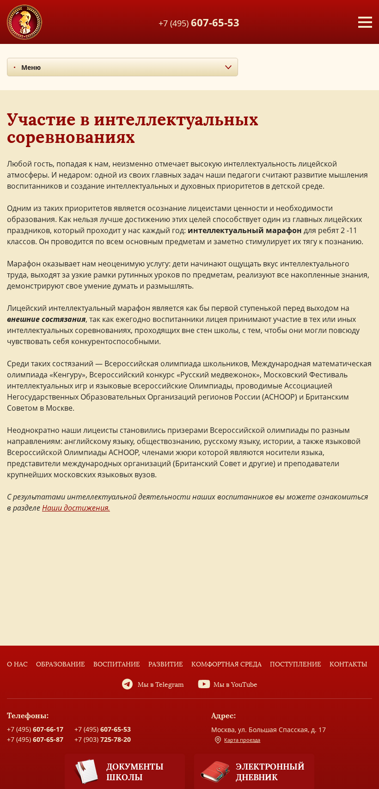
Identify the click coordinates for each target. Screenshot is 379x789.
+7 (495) (199, 22)
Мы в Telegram (161, 685)
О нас (17, 664)
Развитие (165, 664)
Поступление (295, 664)
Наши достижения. (76, 508)
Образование (60, 664)
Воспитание (116, 664)
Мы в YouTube (235, 685)
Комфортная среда (226, 664)
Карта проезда (242, 739)
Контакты (348, 664)
